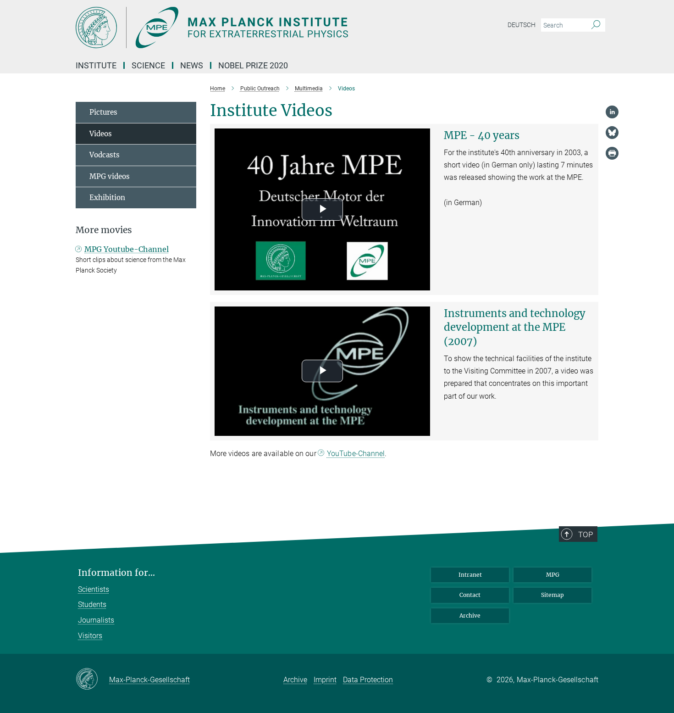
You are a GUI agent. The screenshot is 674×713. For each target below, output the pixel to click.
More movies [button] (104, 230)
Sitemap (552, 594)
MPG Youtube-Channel (126, 249)
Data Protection (368, 679)
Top (585, 534)
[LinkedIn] (612, 112)
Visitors (90, 635)
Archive (470, 615)
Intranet (470, 574)
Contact (470, 594)
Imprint (325, 679)
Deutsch (522, 24)
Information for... (116, 573)
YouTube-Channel (356, 453)
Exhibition (107, 197)
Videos (100, 133)
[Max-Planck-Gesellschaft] (92, 679)
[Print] (612, 153)
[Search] (595, 25)
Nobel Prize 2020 (253, 65)
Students (92, 604)
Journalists (96, 620)
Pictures (103, 112)
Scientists (93, 589)
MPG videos (109, 176)
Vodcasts (104, 154)
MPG (552, 574)
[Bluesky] (612, 132)
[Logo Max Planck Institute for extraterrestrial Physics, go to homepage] (248, 27)
